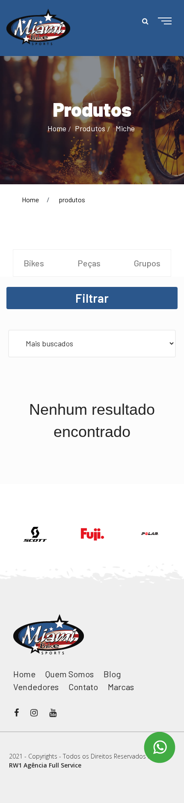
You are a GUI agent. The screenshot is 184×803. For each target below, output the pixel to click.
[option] (35, 534)
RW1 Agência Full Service (45, 765)
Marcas (121, 687)
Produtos (90, 128)
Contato (83, 687)
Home (56, 128)
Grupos (147, 263)
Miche (125, 128)
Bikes (34, 263)
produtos (72, 199)
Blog (112, 674)
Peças (89, 263)
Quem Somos (69, 674)
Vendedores (36, 687)
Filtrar (92, 298)
